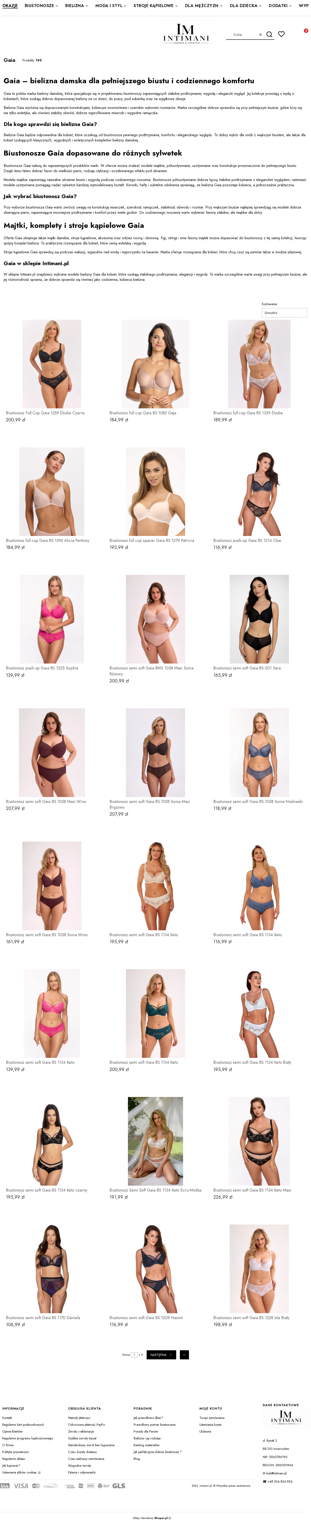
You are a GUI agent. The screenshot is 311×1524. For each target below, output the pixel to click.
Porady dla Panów (146, 1431)
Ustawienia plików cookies (19, 1472)
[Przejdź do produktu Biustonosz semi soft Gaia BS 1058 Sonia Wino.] (52, 886)
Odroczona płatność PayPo (86, 1424)
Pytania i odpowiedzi (82, 1472)
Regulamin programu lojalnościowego (27, 1438)
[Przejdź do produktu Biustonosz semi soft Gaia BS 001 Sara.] (259, 619)
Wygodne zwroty (79, 1465)
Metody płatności (79, 1418)
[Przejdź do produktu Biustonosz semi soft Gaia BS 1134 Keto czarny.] (52, 1141)
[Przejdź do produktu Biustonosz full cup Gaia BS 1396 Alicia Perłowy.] (52, 491)
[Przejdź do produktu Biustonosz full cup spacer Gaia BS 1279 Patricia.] (155, 491)
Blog (137, 1458)
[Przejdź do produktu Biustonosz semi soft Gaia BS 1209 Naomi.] (155, 1269)
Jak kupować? (11, 1465)
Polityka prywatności (15, 1452)
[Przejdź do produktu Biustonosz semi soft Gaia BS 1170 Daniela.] (52, 1269)
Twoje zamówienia (211, 1418)
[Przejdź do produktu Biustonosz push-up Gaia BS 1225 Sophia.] (52, 619)
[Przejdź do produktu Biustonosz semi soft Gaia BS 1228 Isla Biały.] (259, 1269)
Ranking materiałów (147, 1445)
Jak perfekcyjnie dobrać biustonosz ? (158, 1452)
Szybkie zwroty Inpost (82, 1438)
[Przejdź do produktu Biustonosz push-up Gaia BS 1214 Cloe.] (259, 491)
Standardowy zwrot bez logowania (91, 1445)
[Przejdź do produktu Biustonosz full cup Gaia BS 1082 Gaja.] (155, 364)
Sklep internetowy (150, 1518)
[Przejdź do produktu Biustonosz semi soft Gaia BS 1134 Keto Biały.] (259, 1013)
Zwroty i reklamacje (81, 1431)
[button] (269, 34)
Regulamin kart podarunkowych (23, 1424)
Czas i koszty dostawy (82, 1452)
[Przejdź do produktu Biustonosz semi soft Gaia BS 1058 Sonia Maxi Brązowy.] (155, 752)
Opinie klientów (12, 1431)
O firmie (7, 1445)
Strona (126, 1355)
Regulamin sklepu (13, 1458)
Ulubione (205, 1431)
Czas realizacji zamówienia (86, 1458)
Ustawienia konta (210, 1424)
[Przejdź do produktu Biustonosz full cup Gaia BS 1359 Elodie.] (259, 364)
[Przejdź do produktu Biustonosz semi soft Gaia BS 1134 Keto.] (155, 886)
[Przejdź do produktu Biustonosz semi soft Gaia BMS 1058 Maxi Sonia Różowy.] (155, 619)
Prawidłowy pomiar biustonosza (155, 1424)
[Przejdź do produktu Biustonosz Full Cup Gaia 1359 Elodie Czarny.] (52, 364)
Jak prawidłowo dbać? (148, 1418)
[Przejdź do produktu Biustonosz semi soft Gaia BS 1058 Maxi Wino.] (52, 752)
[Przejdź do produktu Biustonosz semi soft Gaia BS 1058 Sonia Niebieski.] (259, 752)
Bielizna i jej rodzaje (147, 1438)
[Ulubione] (281, 34)
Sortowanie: (270, 304)
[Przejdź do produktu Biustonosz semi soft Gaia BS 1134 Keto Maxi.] (259, 1141)
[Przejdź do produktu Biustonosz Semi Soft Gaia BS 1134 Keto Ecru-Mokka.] (155, 1141)
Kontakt (7, 1418)
